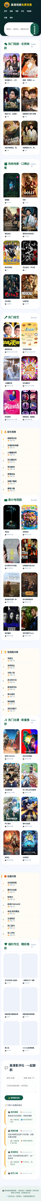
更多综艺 (34, 318)
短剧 (11, 11)
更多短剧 (33, 45)
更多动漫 (33, 721)
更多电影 (33, 165)
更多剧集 (34, 500)
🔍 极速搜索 (35, 29)
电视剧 (29, 11)
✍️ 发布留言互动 (13, 1098)
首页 (5, 11)
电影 (16, 11)
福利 (11, 18)
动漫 (5, 18)
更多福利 (33, 946)
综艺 (22, 11)
